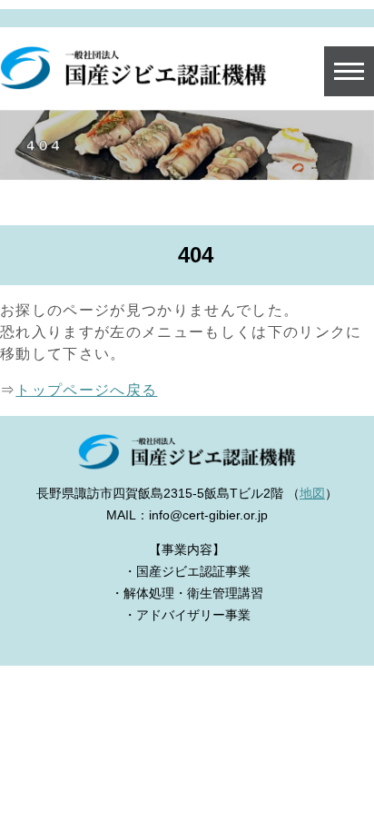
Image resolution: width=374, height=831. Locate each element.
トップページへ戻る (86, 390)
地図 (312, 493)
